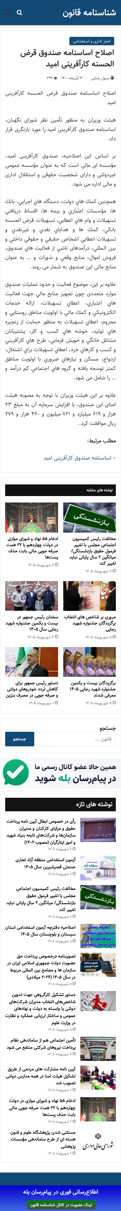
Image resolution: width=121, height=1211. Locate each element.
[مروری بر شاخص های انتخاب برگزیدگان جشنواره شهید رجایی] (89, 596)
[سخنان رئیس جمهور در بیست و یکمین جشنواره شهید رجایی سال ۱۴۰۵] (31, 596)
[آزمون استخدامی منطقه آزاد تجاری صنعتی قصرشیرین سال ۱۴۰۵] (98, 868)
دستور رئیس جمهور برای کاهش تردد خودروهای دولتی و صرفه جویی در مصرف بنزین (32, 689)
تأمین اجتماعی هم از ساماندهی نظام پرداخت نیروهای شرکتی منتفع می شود (41, 1044)
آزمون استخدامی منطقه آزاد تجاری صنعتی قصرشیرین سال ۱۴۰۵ (45, 863)
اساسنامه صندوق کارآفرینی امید (77, 458)
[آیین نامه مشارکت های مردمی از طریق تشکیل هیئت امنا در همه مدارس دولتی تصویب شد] (98, 1077)
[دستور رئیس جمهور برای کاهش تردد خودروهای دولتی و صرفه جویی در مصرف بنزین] (31, 662)
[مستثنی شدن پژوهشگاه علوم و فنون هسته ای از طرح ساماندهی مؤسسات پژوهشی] (98, 1142)
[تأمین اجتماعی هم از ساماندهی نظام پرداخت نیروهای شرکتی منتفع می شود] (98, 1049)
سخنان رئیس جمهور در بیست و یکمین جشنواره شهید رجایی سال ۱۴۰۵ (31, 623)
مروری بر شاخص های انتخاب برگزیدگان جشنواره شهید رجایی (90, 623)
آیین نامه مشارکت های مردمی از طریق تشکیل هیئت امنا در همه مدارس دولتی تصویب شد (41, 1076)
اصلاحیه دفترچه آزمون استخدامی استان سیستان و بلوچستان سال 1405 (40, 931)
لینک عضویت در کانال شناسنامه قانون (61, 1205)
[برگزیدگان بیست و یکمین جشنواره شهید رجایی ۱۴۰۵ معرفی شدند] (89, 662)
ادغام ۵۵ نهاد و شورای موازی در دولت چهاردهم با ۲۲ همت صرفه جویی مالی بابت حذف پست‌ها (32, 548)
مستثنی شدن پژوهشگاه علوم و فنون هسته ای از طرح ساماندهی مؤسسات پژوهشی (43, 1139)
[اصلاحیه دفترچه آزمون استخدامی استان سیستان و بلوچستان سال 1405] (98, 936)
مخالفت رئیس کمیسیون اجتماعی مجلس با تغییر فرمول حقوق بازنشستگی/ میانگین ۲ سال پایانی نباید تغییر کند (92, 551)
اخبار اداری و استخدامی (92, 41)
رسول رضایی (100, 78)
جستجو (108, 728)
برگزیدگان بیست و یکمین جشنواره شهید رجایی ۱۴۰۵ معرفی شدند (93, 689)
